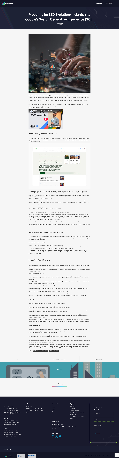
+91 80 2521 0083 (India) (58, 426)
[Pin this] (24, 360)
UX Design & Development (77, 416)
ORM (71, 419)
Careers (54, 410)
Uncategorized (63, 359)
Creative (72, 408)
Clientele (54, 408)
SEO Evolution (51, 350)
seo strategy (56, 350)
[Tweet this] (17, 360)
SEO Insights (57, 359)
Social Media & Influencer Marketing (77, 413)
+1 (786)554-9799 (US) (58, 429)
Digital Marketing (74, 410)
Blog (53, 412)
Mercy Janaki (60, 23)
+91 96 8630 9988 (71, 426)
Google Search (35, 350)
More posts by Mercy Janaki (59, 388)
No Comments (100, 359)
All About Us (55, 404)
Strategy (72, 406)
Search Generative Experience (43, 350)
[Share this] (15, 360)
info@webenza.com (57, 424)
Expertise (99, 3)
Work (53, 406)
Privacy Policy (109, 455)
